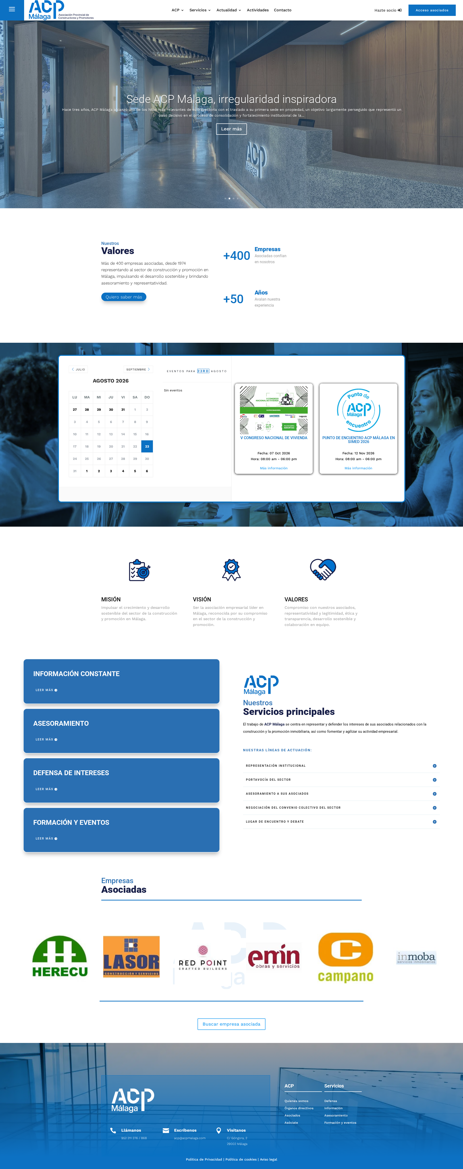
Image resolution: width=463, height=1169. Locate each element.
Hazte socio (385, 10)
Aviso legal (268, 1159)
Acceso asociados (432, 10)
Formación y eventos (340, 1122)
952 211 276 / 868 (134, 1138)
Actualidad (227, 10)
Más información (274, 468)
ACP (175, 10)
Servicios (198, 10)
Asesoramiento (336, 1115)
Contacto (283, 10)
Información (333, 1108)
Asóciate (291, 1122)
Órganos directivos (299, 1108)
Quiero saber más (124, 296)
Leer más (231, 131)
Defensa (330, 1101)
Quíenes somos (296, 1101)
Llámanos (131, 1130)
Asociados (292, 1115)
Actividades (258, 10)
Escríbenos (185, 1130)
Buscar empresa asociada (231, 1024)
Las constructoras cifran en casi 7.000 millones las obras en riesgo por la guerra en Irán (232, 102)
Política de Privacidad (204, 1159)
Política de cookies (241, 1159)
